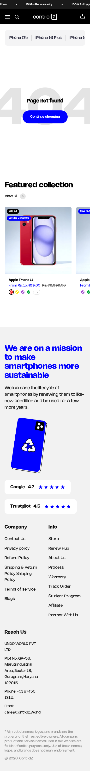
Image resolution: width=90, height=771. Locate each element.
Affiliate (55, 605)
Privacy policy (17, 548)
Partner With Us (63, 615)
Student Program (64, 596)
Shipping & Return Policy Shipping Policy (21, 574)
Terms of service (20, 589)
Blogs (10, 599)
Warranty (57, 577)
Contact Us (15, 539)
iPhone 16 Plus (49, 38)
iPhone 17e (18, 38)
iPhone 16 (78, 38)
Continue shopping (45, 116)
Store (53, 539)
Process (56, 567)
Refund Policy (17, 558)
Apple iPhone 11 (21, 280)
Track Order (59, 586)
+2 (36, 292)
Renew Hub (58, 548)
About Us (57, 558)
